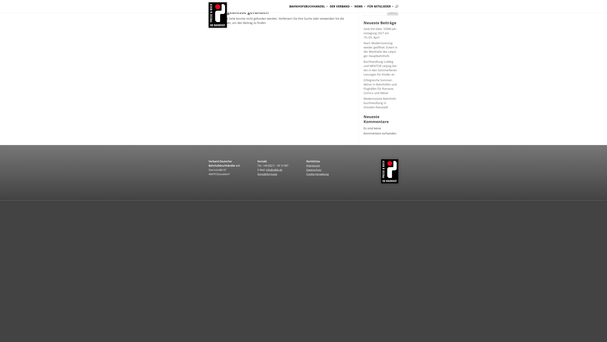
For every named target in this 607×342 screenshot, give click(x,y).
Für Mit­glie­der (379, 6)
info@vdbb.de (274, 170)
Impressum (313, 165)
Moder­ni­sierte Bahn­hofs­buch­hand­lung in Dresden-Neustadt (380, 103)
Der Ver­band (340, 6)
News (358, 6)
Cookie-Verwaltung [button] (317, 174)
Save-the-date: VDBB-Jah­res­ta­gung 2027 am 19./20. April (380, 33)
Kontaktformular (267, 174)
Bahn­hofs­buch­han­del (307, 6)
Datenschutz (313, 170)
